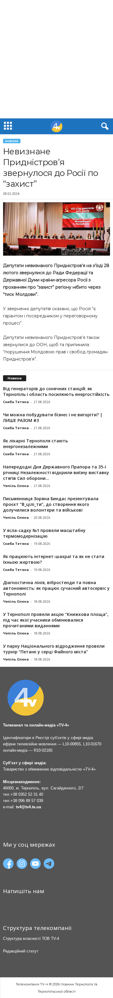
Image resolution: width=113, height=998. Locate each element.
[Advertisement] (56, 59)
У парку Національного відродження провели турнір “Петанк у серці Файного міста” (54, 649)
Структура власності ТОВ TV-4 (31, 938)
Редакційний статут (20, 951)
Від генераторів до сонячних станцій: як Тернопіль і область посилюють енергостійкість (56, 391)
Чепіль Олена (16, 485)
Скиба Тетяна (16, 401)
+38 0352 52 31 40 (27, 794)
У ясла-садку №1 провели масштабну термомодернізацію (44, 533)
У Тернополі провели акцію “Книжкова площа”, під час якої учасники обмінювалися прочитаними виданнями (55, 619)
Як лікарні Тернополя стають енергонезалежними (35, 443)
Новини (11, 141)
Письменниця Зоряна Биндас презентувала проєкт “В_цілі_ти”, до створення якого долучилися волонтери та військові (51, 504)
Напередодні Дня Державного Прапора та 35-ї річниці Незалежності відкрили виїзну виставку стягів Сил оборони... (56, 472)
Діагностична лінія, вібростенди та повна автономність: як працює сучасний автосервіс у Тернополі (56, 588)
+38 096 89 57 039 (27, 800)
